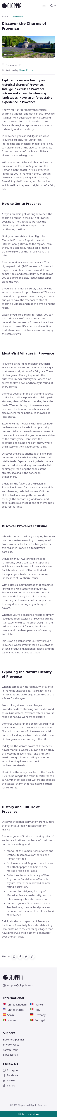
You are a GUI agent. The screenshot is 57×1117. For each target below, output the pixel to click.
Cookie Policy (11, 1049)
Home (5, 16)
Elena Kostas (26, 70)
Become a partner (13, 1039)
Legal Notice (10, 1055)
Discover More (30, 1114)
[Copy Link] (32, 956)
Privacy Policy (11, 1044)
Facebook (12, 1075)
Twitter (11, 1080)
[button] (52, 6)
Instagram (13, 1070)
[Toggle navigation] (44, 5)
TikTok (11, 1085)
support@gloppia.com (20, 985)
